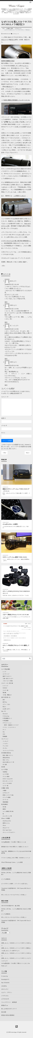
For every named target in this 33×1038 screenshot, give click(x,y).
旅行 (4, 699)
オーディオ (5, 799)
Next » (28, 452)
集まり (4, 706)
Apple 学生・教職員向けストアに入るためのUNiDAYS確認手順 (16, 852)
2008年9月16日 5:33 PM (11, 329)
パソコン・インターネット (9, 727)
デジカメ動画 (6, 776)
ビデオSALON (5, 999)
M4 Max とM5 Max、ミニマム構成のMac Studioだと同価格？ (16, 873)
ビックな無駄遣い (6, 879)
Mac (4, 731)
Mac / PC (3, 711)
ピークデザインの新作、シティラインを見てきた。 (15, 883)
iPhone (4, 825)
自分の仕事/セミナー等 (8, 762)
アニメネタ (5, 745)
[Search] (30, 658)
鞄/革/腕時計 (4, 804)
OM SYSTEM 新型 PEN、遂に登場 (10, 905)
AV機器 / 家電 (5, 788)
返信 (6, 302)
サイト (3, 432)
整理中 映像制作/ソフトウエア (11, 725)
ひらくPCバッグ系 (7, 816)
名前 (3, 418)
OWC (4, 734)
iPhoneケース (6, 827)
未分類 (3, 767)
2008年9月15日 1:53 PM (11, 308)
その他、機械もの (7, 694)
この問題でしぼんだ (19, 196)
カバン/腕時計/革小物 (8, 811)
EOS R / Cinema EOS (7, 778)
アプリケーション (7, 723)
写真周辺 (5, 772)
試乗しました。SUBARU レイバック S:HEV (12, 943)
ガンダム (5, 748)
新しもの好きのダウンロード (9, 1008)
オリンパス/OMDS (7, 783)
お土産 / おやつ (6, 709)
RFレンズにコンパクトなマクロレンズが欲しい (13, 894)
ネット (4, 729)
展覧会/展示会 (6, 757)
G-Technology (6, 716)
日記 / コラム (6, 760)
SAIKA (11, 305)
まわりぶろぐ (4, 989)
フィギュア (5, 741)
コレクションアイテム (8, 750)
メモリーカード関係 (8, 680)
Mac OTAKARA (5, 982)
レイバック (5, 685)
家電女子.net (4, 1005)
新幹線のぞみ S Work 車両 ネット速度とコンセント (15, 846)
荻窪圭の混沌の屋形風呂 (7, 1015)
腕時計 (4, 809)
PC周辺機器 (5, 720)
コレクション (4, 738)
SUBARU (5, 688)
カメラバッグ (6, 674)
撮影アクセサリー (7, 676)
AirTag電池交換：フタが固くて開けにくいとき (13, 842)
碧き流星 (3, 1012)
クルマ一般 (5, 690)
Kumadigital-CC (5, 979)
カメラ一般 (5, 785)
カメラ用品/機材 (5, 669)
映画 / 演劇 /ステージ (8, 755)
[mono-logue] (16, 5)
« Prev (4, 452)
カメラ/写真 (4, 769)
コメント (4, 396)
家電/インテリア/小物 (8, 795)
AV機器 (4, 790)
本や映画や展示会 (6, 753)
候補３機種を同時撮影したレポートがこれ (17, 100)
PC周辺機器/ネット (7, 718)
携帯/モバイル (6, 823)
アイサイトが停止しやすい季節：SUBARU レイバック (15, 857)
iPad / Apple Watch (7, 830)
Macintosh (5, 713)
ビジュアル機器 (6, 797)
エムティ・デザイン (6, 992)
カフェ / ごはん (6, 704)
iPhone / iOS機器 (5, 818)
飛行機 (4, 692)
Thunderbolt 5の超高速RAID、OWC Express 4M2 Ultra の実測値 (16, 889)
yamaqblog (4, 986)
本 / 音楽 (5, 764)
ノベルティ (5, 743)
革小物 (4, 806)
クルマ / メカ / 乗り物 (7, 683)
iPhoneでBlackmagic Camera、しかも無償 (12, 862)
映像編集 (5, 736)
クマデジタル (4, 995)
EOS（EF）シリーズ (8, 781)
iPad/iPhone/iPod (7, 820)
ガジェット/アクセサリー (9, 832)
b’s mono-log (4, 976)
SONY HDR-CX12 (7, 61)
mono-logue (14, 1032)
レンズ (4, 671)
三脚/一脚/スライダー (8, 678)
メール (4, 425)
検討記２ (12, 39)
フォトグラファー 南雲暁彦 (9, 1002)
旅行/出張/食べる (5, 697)
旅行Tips (5, 702)
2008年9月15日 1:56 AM (12, 284)
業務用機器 (5, 802)
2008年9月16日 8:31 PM (11, 365)
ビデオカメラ (15, 33)
